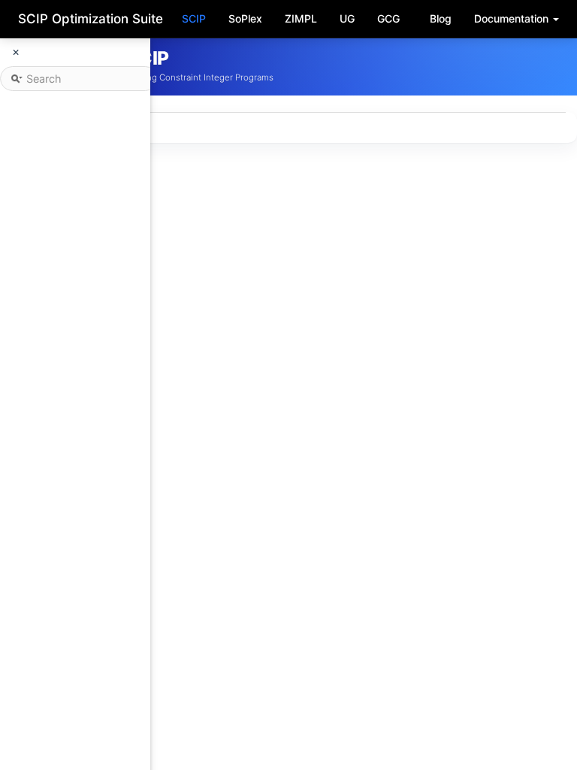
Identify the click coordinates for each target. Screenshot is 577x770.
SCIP (194, 18)
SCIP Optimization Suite (90, 18)
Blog (441, 18)
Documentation (512, 18)
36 (153, 754)
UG (347, 18)
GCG (388, 18)
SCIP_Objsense (246, 754)
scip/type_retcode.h (294, 634)
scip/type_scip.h (285, 649)
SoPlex (245, 18)
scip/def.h (267, 619)
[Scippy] (542, 66)
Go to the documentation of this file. (238, 195)
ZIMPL (301, 18)
